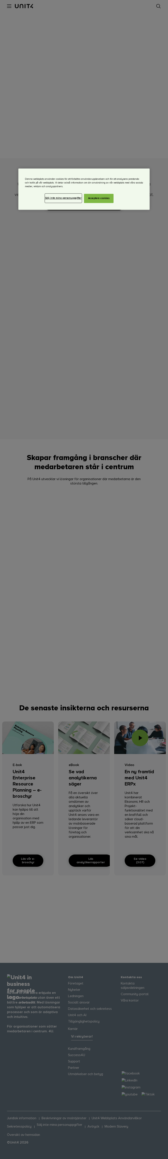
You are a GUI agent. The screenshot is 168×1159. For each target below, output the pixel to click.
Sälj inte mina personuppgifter (63, 198)
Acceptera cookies (99, 198)
